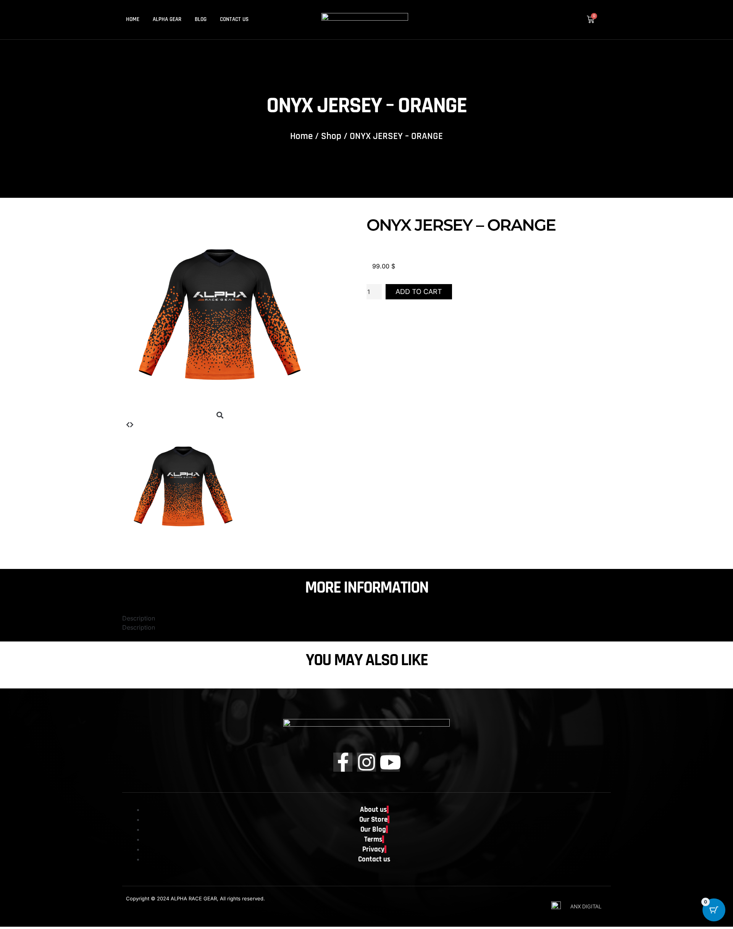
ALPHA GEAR (167, 19)
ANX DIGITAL (585, 906)
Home (132, 19)
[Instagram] (366, 762)
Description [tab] (138, 618)
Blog (201, 19)
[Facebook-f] (342, 762)
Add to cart (419, 292)
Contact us (234, 19)
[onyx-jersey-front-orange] (220, 406)
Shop (331, 136)
